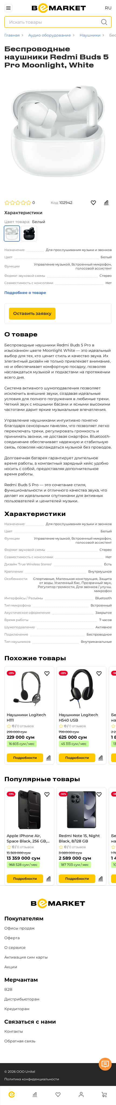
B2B (8, 989)
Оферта (12, 937)
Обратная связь (19, 1041)
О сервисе (15, 947)
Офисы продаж (19, 928)
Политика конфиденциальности (31, 1079)
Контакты (13, 1031)
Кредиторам (16, 1008)
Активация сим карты (26, 957)
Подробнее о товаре (25, 292)
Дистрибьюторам (21, 999)
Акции (10, 966)
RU (108, 7)
